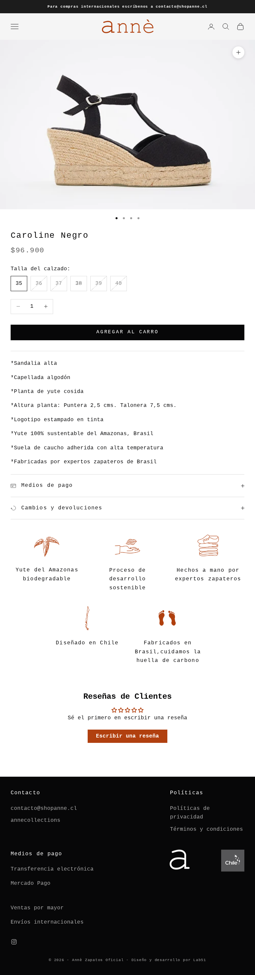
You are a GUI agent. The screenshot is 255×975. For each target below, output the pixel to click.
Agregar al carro (127, 332)
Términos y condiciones (206, 829)
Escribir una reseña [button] (127, 736)
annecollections (35, 820)
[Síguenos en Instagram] (14, 942)
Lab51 (199, 960)
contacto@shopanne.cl (44, 809)
